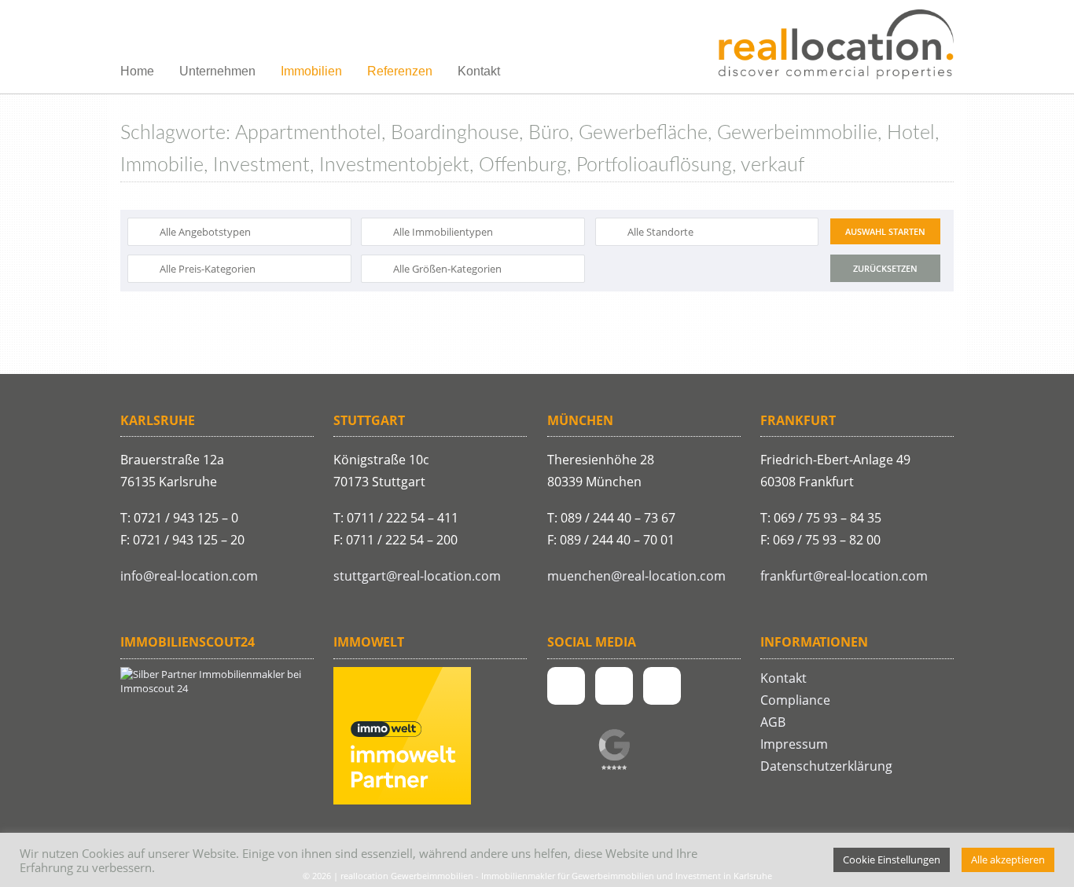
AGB (772, 722)
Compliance (795, 700)
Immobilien (311, 71)
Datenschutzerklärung (826, 766)
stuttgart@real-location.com (417, 576)
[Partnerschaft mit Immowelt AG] (402, 801)
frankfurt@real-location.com (844, 576)
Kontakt (479, 71)
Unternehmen (217, 71)
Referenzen (399, 71)
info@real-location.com (189, 576)
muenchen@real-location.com (636, 576)
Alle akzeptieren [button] (1008, 859)
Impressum (794, 744)
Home (137, 71)
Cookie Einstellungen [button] (891, 859)
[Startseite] (836, 45)
